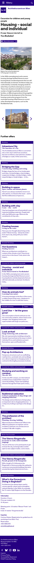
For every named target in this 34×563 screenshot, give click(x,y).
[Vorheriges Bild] (3, 119)
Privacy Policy (5, 555)
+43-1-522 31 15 (5, 523)
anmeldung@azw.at (7, 526)
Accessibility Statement (9, 557)
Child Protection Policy (8, 559)
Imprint (3, 553)
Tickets (26, 306)
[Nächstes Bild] (31, 119)
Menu (9, 3)
